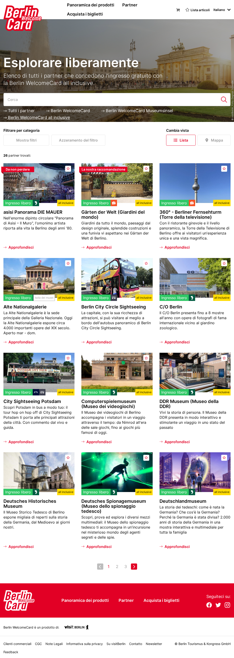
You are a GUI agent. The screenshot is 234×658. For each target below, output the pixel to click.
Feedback (10, 652)
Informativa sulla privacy (84, 644)
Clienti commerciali (17, 644)
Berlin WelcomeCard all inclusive (38, 117)
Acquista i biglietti (85, 14)
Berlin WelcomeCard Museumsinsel (139, 110)
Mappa (217, 140)
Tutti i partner (21, 110)
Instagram (227, 605)
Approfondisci (21, 247)
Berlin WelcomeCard (70, 110)
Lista (184, 140)
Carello (178, 9)
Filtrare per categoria (21, 130)
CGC (38, 644)
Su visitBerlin (115, 644)
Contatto (135, 644)
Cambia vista (177, 130)
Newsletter (154, 644)
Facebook (209, 605)
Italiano (219, 10)
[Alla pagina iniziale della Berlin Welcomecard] (13, 9)
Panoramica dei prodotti (90, 5)
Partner (129, 5)
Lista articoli (200, 10)
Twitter (218, 605)
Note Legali (54, 644)
